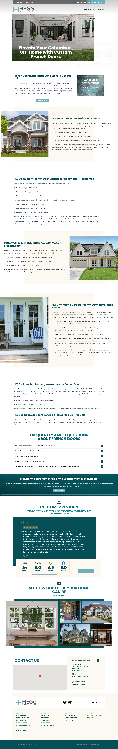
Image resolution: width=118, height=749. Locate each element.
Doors (100, 9)
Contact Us (29, 2)
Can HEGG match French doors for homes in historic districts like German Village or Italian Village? (47, 466)
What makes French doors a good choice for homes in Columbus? (36, 446)
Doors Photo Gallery (48, 725)
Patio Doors (45, 718)
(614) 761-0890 (78, 684)
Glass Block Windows (23, 725)
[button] (40, 676)
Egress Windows (21, 723)
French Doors (45, 723)
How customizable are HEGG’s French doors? (29, 451)
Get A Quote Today (97, 2)
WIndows (88, 9)
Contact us (59, 490)
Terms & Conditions (22, 744)
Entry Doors (45, 715)
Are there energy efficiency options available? (30, 461)
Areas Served (69, 720)
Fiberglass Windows (22, 718)
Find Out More (42, 100)
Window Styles (21, 730)
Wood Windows (21, 720)
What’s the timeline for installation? (26, 456)
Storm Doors (45, 720)
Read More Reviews (86, 571)
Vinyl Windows (21, 715)
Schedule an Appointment (95, 715)
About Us (19, 2)
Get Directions (77, 671)
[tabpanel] (59, 623)
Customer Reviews (71, 718)
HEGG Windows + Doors (83, 660)
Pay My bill (90, 718)
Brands (18, 728)
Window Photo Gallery (23, 733)
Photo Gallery (70, 715)
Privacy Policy (33, 744)
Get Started (91, 90)
